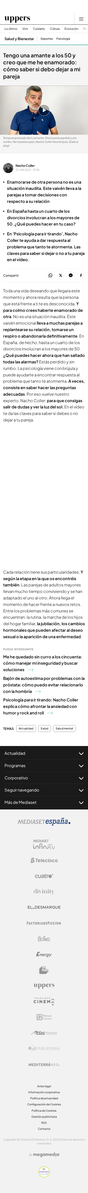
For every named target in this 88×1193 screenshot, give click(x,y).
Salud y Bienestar (19, 38)
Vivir (25, 28)
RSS (44, 1122)
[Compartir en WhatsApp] (50, 275)
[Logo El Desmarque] (44, 907)
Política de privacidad (44, 1098)
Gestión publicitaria (44, 1116)
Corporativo (16, 777)
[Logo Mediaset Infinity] (44, 844)
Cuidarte (39, 28)
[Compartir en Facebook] (81, 275)
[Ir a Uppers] (17, 18)
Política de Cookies (44, 1110)
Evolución (71, 28)
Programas (15, 765)
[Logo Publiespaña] (44, 1048)
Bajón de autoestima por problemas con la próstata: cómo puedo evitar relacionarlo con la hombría (44, 685)
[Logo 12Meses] (44, 1017)
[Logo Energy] (44, 954)
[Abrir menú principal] (81, 19)
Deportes (47, 38)
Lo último (11, 28)
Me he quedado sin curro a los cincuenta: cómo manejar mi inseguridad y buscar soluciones (42, 663)
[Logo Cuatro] (44, 876)
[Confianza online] (44, 1175)
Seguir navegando (22, 789)
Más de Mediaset (21, 802)
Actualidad (26, 728)
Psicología (63, 38)
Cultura (55, 28)
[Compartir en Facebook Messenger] (71, 275)
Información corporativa (44, 1092)
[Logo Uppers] (44, 985)
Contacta (44, 1128)
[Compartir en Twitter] (61, 275)
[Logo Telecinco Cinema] (44, 1001)
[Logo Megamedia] (46, 1155)
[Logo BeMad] (44, 970)
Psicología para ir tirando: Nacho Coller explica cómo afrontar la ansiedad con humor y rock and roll (40, 706)
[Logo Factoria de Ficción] (44, 923)
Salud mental (64, 728)
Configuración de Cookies (44, 1104)
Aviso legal (44, 1086)
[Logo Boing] (44, 938)
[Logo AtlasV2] (44, 1033)
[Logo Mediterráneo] (44, 1064)
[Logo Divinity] (44, 891)
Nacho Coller (25, 165)
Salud (44, 728)
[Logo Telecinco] (44, 860)
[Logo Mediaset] (44, 824)
